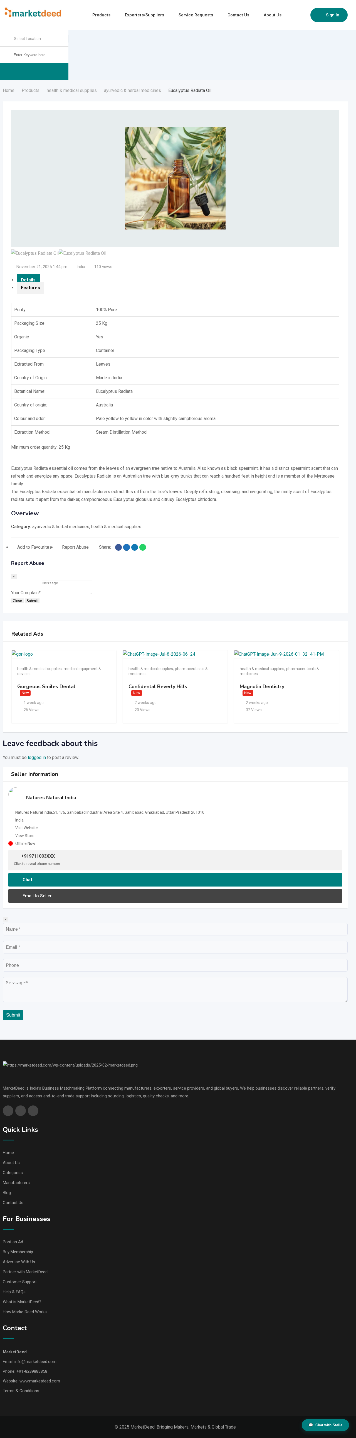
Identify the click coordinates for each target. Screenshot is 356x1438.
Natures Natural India (51, 797)
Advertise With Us (19, 1261)
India (80, 266)
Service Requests (196, 15)
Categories (13, 1172)
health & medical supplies (116, 526)
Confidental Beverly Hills (157, 686)
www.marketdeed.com (39, 1381)
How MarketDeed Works (25, 1311)
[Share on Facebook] (118, 547)
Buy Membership (18, 1251)
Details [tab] (28, 280)
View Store (24, 835)
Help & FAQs (14, 1291)
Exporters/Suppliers (144, 15)
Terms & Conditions (21, 1390)
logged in (37, 757)
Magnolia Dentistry (262, 686)
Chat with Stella (325, 1425)
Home (8, 1152)
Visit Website (26, 828)
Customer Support (20, 1281)
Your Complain (26, 592)
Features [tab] (30, 287)
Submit (32, 601)
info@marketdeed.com (35, 1361)
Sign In (332, 15)
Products (101, 15)
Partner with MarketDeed (25, 1271)
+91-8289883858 (31, 1371)
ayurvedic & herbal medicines (60, 526)
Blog (7, 1192)
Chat (26, 879)
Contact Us (238, 15)
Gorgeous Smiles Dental (46, 686)
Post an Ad (13, 1241)
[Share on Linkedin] (134, 547)
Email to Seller (36, 895)
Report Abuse (75, 547)
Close (17, 601)
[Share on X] (126, 547)
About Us (272, 15)
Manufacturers (16, 1182)
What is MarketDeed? (22, 1301)
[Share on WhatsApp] (142, 547)
